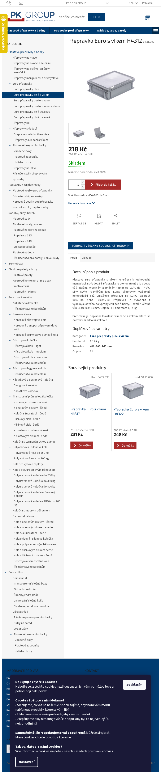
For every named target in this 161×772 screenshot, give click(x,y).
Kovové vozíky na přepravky (30, 207)
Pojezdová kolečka (20, 297)
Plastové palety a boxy (23, 269)
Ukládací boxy (22, 162)
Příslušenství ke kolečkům (30, 309)
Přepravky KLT (22, 123)
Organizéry (21, 629)
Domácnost (20, 578)
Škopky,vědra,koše (26, 595)
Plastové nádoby (23, 252)
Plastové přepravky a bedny (26, 52)
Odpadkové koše (25, 247)
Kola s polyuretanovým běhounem (34, 470)
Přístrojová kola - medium (30, 352)
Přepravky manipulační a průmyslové (36, 78)
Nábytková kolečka (26, 391)
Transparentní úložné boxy (30, 584)
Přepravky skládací (25, 129)
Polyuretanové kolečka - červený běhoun (34, 494)
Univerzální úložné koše (28, 601)
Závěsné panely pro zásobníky (33, 617)
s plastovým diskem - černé (31, 430)
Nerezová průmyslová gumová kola (36, 335)
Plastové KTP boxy (24, 292)
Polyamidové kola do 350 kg (31, 453)
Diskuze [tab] (87, 258)
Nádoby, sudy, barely (22, 213)
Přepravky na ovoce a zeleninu (32, 63)
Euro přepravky (22, 84)
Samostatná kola (23, 516)
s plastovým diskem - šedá (30, 436)
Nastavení (26, 762)
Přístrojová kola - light (27, 346)
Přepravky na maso (25, 58)
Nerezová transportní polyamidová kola (35, 327)
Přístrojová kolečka (25, 340)
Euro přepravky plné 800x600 (32, 112)
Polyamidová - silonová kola (30, 447)
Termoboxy (16, 264)
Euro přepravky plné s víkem (31, 95)
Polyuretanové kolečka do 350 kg (35, 481)
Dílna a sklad (20, 612)
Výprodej (18, 179)
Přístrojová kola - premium (30, 357)
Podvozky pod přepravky (24, 185)
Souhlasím (134, 684)
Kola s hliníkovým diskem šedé (33, 555)
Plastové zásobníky (26, 157)
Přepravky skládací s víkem (31, 140)
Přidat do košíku (105, 184)
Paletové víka (21, 286)
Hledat (97, 17)
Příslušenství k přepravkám (30, 174)
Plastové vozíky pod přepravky (32, 191)
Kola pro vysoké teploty (28, 464)
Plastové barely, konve (27, 224)
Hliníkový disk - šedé (26, 425)
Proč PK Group (76, 3)
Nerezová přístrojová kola (30, 320)
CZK (131, 3)
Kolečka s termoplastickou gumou (34, 442)
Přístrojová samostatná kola (31, 561)
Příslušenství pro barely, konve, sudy (36, 258)
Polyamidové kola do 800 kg (31, 458)
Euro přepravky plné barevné (32, 117)
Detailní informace (79, 203)
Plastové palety (22, 275)
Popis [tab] (74, 258)
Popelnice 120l (23, 235)
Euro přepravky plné (26, 89)
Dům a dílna (16, 572)
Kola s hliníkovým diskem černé (33, 550)
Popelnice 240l (23, 241)
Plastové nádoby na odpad (29, 230)
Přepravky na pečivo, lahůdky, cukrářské (32, 71)
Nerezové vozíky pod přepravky (33, 202)
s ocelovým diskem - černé (31, 402)
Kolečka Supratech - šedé (30, 414)
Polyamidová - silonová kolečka (33, 539)
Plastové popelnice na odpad (32, 606)
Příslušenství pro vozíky (28, 196)
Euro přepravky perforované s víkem (37, 106)
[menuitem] (25, 30)
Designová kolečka (26, 385)
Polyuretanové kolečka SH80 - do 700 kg (37, 503)
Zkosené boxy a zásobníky (29, 145)
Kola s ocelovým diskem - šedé (33, 527)
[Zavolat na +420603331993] (12, 3)
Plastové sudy (22, 219)
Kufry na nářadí (23, 623)
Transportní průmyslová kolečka (33, 397)
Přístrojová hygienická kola (30, 368)
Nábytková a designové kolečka (33, 380)
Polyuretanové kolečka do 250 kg (35, 475)
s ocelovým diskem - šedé (30, 408)
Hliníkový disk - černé (27, 419)
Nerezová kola (22, 314)
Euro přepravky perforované (32, 100)
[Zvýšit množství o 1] (83, 182)
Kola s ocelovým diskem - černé (34, 522)
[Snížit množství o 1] (83, 187)
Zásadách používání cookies (93, 751)
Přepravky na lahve (25, 168)
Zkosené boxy (23, 151)
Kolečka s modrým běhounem (31, 511)
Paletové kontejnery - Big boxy (32, 281)
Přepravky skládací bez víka (31, 134)
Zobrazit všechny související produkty (101, 245)
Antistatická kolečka (25, 303)
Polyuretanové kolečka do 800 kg (35, 487)
